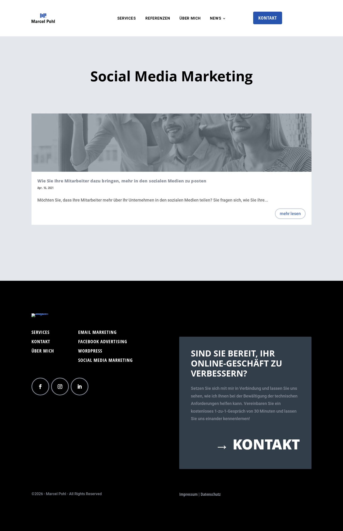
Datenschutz (210, 494)
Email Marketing (97, 333)
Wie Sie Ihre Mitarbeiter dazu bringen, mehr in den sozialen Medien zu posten (121, 181)
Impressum (188, 494)
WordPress (90, 351)
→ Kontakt (257, 444)
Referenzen (157, 19)
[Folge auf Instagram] (60, 386)
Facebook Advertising (102, 342)
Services (126, 19)
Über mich (43, 351)
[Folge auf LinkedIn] (79, 386)
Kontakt (267, 18)
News (215, 19)
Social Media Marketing (105, 361)
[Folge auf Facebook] (40, 386)
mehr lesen (290, 213)
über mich (190, 19)
